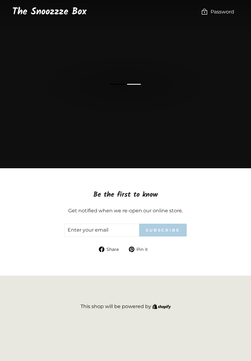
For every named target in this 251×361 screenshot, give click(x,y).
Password (222, 12)
